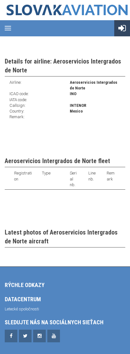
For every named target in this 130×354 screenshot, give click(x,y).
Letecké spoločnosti (22, 309)
